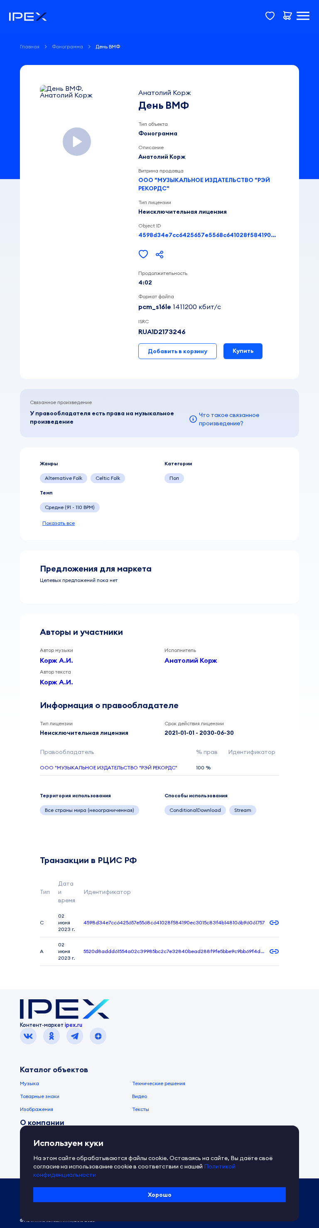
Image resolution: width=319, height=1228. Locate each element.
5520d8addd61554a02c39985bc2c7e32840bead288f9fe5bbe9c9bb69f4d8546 (173, 951)
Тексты (140, 1109)
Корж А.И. (56, 660)
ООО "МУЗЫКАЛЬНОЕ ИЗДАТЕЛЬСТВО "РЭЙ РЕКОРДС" (204, 184)
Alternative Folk (63, 478)
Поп (174, 478)
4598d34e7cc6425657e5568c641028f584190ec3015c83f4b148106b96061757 (208, 235)
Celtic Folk (108, 478)
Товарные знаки (39, 1096)
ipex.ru (73, 1024)
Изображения (36, 1109)
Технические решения (158, 1083)
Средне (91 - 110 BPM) (70, 507)
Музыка (29, 1083)
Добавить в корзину (177, 351)
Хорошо (160, 1194)
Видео (139, 1096)
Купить (243, 350)
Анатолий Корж (190, 660)
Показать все (58, 523)
